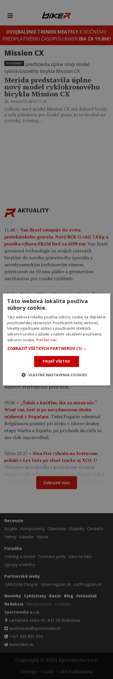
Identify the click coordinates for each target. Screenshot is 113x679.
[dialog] (56, 339)
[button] (56, 348)
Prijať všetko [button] (56, 361)
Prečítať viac (46, 339)
